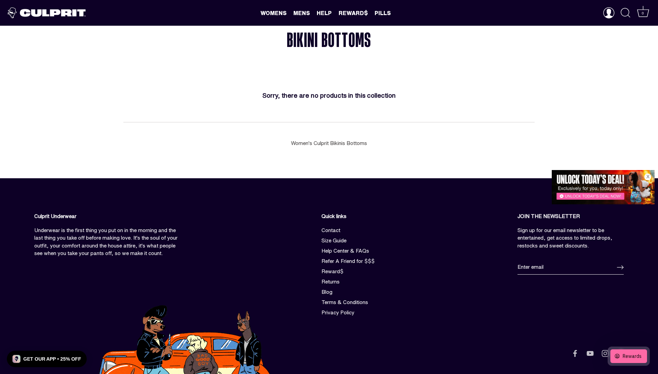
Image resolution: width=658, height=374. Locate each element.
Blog (326, 291)
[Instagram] (605, 353)
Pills (383, 13)
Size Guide (333, 240)
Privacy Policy (337, 312)
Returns (330, 281)
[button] (47, 359)
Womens (273, 13)
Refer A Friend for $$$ (348, 261)
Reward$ (353, 13)
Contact (330, 230)
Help (324, 13)
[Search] (625, 13)
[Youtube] (590, 353)
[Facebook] (575, 353)
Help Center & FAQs (345, 250)
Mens (301, 13)
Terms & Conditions (344, 302)
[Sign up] (620, 267)
